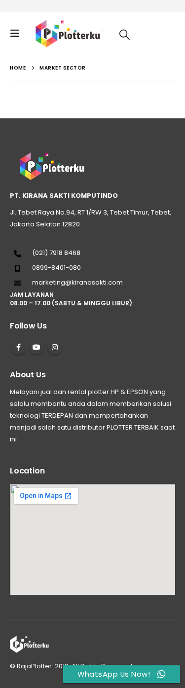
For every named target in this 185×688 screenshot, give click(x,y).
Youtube (36, 347)
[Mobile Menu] (18, 33)
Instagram (54, 347)
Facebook (18, 347)
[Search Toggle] (124, 34)
